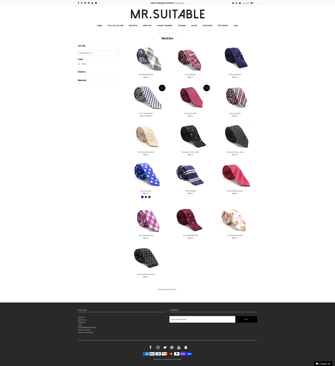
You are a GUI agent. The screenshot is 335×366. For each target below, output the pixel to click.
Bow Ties (147, 26)
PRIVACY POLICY (84, 330)
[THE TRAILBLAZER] (146, 219)
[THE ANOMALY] (190, 58)
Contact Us (324, 364)
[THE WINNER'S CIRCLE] (146, 258)
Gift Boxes (223, 26)
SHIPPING (82, 322)
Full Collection (115, 26)
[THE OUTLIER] (146, 175)
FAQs (80, 325)
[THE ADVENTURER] (146, 58)
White (84, 64)
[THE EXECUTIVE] (190, 97)
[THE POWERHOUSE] (235, 175)
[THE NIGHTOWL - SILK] (235, 136)
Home (99, 26)
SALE (236, 26)
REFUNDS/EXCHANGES (87, 327)
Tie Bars (182, 26)
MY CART (248, 3)
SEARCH (81, 317)
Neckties (133, 26)
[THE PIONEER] (190, 175)
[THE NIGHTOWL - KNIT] (190, 136)
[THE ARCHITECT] (235, 58)
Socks (194, 26)
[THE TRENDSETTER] (190, 219)
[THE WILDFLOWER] (235, 219)
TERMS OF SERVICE (85, 332)
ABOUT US (82, 320)
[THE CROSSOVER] (146, 97)
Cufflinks (207, 26)
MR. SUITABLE (176, 359)
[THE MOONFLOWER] (146, 136)
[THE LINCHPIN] (235, 97)
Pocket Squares (164, 26)
